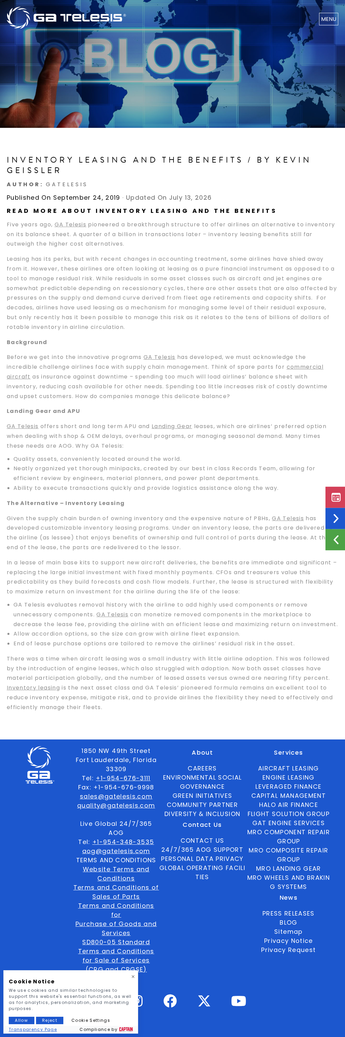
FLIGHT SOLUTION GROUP (289, 814)
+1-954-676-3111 (123, 778)
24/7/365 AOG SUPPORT (202, 849)
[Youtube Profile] (239, 1004)
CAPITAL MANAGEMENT (288, 795)
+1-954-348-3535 (123, 842)
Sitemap (288, 931)
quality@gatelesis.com (116, 805)
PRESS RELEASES (288, 913)
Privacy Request (288, 950)
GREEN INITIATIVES (202, 795)
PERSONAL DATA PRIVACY (202, 858)
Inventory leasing (33, 688)
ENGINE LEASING (288, 777)
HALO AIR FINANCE (288, 805)
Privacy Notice (288, 940)
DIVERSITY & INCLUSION (202, 814)
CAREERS (202, 768)
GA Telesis (71, 224)
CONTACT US (202, 840)
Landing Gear (172, 426)
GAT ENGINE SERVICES (288, 823)
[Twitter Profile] (204, 1005)
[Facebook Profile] (170, 1004)
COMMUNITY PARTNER (202, 805)
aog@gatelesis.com (116, 851)
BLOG (288, 922)
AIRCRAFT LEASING (288, 768)
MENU (328, 19)
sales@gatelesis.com (116, 796)
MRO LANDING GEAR (288, 868)
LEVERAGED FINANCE (288, 786)
